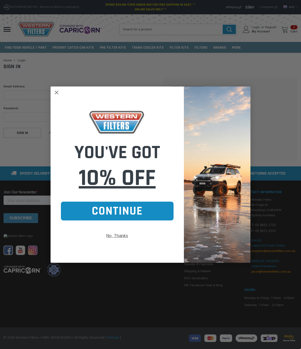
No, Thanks (117, 235)
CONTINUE (117, 211)
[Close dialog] (56, 92)
